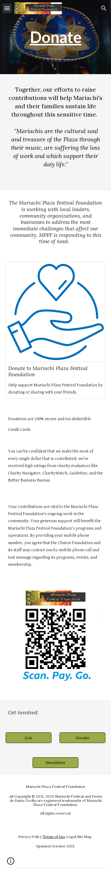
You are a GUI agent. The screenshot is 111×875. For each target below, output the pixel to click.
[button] (7, 8)
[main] (56, 37)
